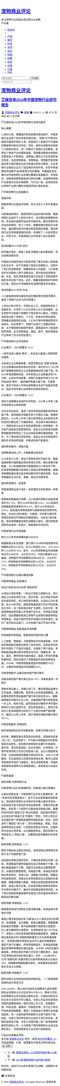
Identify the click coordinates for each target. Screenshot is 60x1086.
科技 (9, 43)
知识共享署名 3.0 (47, 1039)
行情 (9, 69)
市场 (9, 47)
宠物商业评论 (16, 11)
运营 (9, 65)
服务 (9, 40)
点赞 (8, 1046)
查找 (36, 78)
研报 (9, 54)
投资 (9, 62)
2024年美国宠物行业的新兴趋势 (33, 1060)
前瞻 (9, 58)
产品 (9, 36)
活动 (9, 51)
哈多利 (11, 30)
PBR (9, 72)
